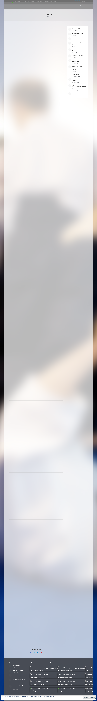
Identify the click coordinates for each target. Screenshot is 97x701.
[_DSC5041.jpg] (50, 495)
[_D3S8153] (50, 307)
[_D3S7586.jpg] (71, 670)
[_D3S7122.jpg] (44, 691)
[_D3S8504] (17, 205)
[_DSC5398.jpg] (35, 116)
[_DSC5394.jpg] (53, 116)
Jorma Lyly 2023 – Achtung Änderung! (77, 79)
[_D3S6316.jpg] (32, 63)
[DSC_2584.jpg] (53, 610)
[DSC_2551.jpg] (35, 628)
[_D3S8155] (53, 289)
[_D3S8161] (17, 289)
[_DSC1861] (14, 459)
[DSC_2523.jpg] (53, 628)
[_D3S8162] (35, 289)
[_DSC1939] (14, 423)
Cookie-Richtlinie (34, 698)
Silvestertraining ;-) (76, 74)
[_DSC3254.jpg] (17, 536)
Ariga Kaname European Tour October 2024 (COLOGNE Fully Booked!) (78, 68)
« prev (27, 94)
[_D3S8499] (17, 192)
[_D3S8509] (35, 205)
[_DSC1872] (50, 441)
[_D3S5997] (17, 338)
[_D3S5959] (17, 363)
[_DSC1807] (53, 453)
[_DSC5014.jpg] (14, 121)
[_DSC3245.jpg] (53, 536)
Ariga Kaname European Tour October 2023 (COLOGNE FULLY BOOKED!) (79, 87)
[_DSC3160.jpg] (50, 567)
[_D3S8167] (17, 276)
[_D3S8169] (35, 276)
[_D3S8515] (17, 223)
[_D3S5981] (35, 338)
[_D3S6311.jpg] (53, 39)
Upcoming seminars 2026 (77, 33)
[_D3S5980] (17, 350)
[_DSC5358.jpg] (17, 147)
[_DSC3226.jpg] (35, 549)
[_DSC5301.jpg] (53, 165)
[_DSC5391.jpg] (17, 134)
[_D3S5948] (17, 381)
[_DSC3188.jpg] (35, 562)
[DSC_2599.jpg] (14, 616)
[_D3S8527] (35, 236)
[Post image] (69, 29)
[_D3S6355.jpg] (35, 88)
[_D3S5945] (53, 363)
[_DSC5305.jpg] (35, 165)
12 (38, 573)
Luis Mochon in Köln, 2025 (77, 55)
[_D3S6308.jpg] (14, 45)
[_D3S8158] (17, 302)
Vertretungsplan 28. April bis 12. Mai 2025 (78, 49)
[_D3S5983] (53, 338)
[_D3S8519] (35, 223)
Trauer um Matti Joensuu (77, 93)
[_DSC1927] (32, 423)
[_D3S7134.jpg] (71, 677)
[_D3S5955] (53, 350)
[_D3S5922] (32, 387)
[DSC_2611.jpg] (35, 598)
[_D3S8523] (17, 236)
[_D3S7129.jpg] (44, 684)
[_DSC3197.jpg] (53, 549)
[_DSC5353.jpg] (50, 152)
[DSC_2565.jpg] (14, 634)
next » (44, 94)
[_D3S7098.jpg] (71, 691)
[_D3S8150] (35, 302)
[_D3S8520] (53, 223)
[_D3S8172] (17, 264)
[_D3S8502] (53, 192)
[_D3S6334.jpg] (35, 76)
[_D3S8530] (53, 236)
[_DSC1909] (50, 423)
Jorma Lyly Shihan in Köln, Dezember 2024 (77, 60)
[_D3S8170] (35, 264)
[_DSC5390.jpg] (35, 134)
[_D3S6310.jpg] (35, 39)
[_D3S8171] (53, 264)
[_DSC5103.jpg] (14, 495)
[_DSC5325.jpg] (17, 165)
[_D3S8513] (50, 210)
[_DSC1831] (32, 459)
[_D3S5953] (32, 368)
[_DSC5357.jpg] (35, 147)
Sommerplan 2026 (76, 28)
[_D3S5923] (50, 387)
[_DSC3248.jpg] (35, 536)
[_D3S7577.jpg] (44, 677)
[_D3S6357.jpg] (53, 88)
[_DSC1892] (32, 441)
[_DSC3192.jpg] (17, 562)
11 (41, 94)
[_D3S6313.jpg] (17, 58)
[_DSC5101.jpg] (32, 495)
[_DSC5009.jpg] (32, 513)
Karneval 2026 (75, 38)
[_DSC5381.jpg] (53, 134)
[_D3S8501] (35, 192)
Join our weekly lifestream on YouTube (78, 43)
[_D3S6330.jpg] (17, 76)
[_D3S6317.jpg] (53, 58)
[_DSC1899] (17, 435)
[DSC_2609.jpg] (53, 598)
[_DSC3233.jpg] (17, 549)
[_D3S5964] (35, 350)
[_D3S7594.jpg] (44, 670)
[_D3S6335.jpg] (53, 76)
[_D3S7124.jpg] (71, 684)
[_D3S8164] (53, 276)
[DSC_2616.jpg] (17, 598)
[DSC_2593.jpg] (32, 616)
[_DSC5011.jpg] (14, 513)
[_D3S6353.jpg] (17, 88)
